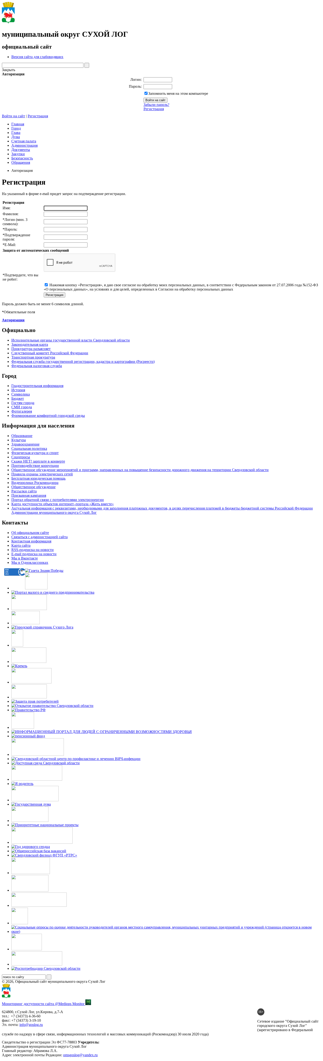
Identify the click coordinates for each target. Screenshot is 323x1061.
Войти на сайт (13, 116)
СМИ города (21, 407)
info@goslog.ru (31, 1025)
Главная (17, 124)
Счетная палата (23, 141)
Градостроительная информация (37, 386)
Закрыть (8, 70)
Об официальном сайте (30, 533)
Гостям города (22, 403)
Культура (18, 440)
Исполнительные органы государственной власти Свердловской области (70, 340)
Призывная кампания (28, 495)
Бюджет (17, 398)
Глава (15, 133)
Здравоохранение (25, 444)
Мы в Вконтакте (24, 558)
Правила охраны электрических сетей (42, 474)
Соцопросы (20, 457)
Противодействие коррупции (35, 466)
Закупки (18, 154)
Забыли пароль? (156, 105)
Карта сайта (21, 545)
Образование (21, 436)
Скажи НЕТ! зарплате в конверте (38, 461)
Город (16, 128)
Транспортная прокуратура (33, 357)
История (18, 390)
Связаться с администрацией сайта (39, 537)
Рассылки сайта (24, 491)
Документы (20, 150)
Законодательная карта (29, 344)
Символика (20, 394)
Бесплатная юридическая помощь (38, 478)
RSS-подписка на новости (32, 550)
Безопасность (22, 158)
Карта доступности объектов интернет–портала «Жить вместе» (62, 504)
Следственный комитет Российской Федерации (49, 353)
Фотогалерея (21, 411)
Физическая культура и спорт (35, 453)
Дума (15, 137)
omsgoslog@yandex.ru (80, 1055)
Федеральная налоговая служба (36, 366)
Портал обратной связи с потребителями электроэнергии (57, 500)
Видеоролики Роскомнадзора (34, 483)
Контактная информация (31, 541)
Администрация (24, 145)
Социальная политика (29, 448)
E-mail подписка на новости (34, 554)
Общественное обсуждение (33, 487)
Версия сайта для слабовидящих (37, 57)
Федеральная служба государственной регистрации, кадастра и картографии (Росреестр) (83, 362)
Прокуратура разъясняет (31, 349)
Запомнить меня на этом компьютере (178, 93)
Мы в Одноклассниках (29, 562)
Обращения (20, 162)
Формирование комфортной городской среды (48, 416)
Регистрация (154, 109)
